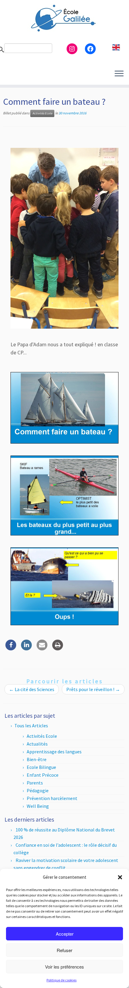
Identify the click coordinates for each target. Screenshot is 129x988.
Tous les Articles (31, 726)
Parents (35, 783)
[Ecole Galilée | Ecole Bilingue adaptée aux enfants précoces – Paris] (64, 18)
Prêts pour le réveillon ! (93, 689)
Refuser (64, 950)
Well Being (38, 806)
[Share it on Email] (42, 649)
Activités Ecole (42, 113)
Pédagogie (38, 790)
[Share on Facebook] (10, 649)
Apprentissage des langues (54, 752)
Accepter (65, 934)
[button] (120, 877)
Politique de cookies (61, 980)
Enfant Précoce (42, 775)
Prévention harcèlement (52, 798)
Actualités (37, 744)
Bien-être (36, 759)
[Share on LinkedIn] (26, 649)
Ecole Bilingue (41, 767)
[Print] (57, 649)
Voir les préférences (64, 966)
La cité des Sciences (31, 689)
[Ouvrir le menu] (119, 73)
